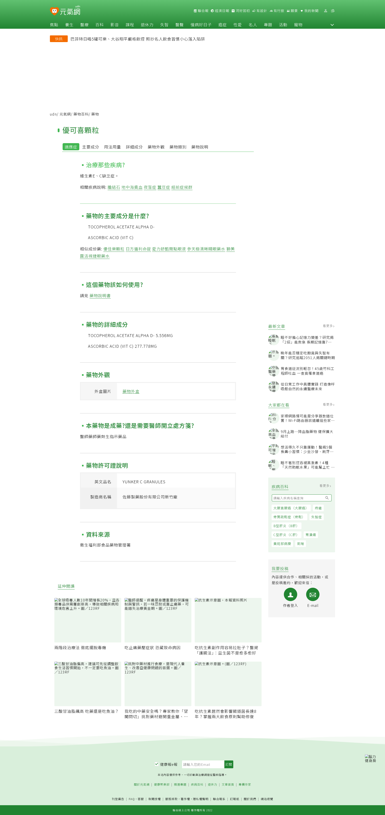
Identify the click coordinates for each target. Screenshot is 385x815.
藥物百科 (81, 114)
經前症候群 (181, 187)
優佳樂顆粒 (114, 249)
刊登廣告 (118, 799)
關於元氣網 (141, 784)
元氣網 (65, 114)
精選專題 (180, 784)
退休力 (147, 24)
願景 (294, 11)
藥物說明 (199, 147)
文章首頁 (228, 784)
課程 (130, 24)
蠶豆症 (164, 187)
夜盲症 (150, 187)
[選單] (332, 11)
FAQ (132, 799)
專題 (268, 24)
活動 (283, 24)
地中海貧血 (132, 187)
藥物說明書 (100, 295)
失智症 (316, 516)
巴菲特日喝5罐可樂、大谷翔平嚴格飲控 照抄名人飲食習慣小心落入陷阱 (137, 39)
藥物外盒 (131, 391)
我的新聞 (311, 11)
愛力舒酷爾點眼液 (169, 249)
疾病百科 (197, 784)
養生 (69, 24)
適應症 (71, 147)
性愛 (237, 24)
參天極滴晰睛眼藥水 (206, 249)
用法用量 (112, 147)
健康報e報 (169, 764)
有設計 (261, 11)
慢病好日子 (201, 24)
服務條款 (171, 799)
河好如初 (242, 11)
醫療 (84, 24)
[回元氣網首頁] (70, 11)
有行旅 (278, 11)
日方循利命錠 (138, 249)
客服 (141, 799)
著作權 (185, 799)
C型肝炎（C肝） (286, 534)
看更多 (328, 325)
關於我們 (250, 799)
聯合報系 (219, 799)
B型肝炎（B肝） (286, 525)
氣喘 (300, 543)
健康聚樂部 (162, 784)
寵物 (298, 24)
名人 (253, 24)
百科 (99, 24)
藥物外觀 (156, 147)
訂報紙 (234, 799)
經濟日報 (221, 11)
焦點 (54, 24)
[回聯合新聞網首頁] (54, 11)
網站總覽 (267, 799)
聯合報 (203, 11)
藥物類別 (178, 147)
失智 (164, 24)
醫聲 (179, 24)
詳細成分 (134, 147)
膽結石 (114, 187)
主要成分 (90, 147)
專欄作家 (245, 784)
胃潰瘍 (310, 534)
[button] (332, 24)
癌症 (222, 24)
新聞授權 (154, 799)
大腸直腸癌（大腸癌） (291, 508)
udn (53, 114)
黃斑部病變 (282, 543)
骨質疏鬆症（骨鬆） (289, 516)
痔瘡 (318, 508)
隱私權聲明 (201, 799)
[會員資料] (325, 11)
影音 (115, 24)
